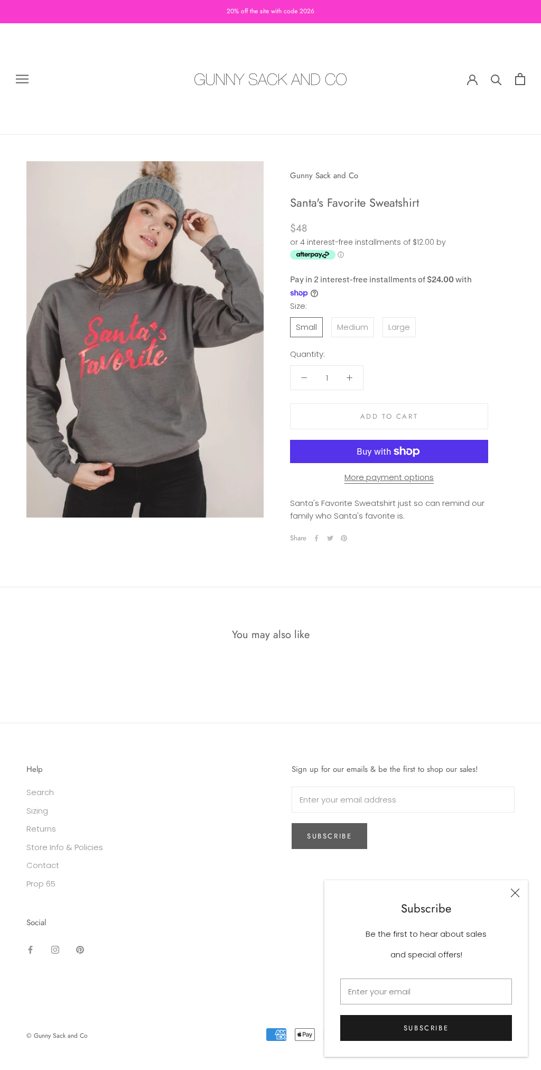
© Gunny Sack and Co (57, 1035)
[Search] (496, 79)
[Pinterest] (344, 538)
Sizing (37, 810)
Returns (41, 828)
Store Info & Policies (64, 847)
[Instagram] (55, 949)
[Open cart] (520, 79)
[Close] (515, 893)
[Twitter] (330, 538)
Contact (42, 865)
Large (399, 327)
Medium (352, 327)
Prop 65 (40, 883)
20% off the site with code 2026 (270, 11)
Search (40, 792)
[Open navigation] (22, 79)
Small (306, 327)
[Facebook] (316, 538)
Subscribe (426, 1028)
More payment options (389, 477)
